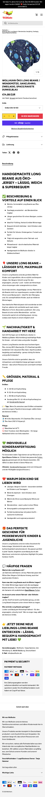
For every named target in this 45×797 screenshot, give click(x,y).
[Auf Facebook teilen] (14, 152)
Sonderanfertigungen (18, 467)
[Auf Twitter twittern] (9, 152)
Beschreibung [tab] (7, 163)
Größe (4, 103)
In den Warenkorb (30, 116)
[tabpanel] (22, 411)
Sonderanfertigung (17, 402)
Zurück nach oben (22, 707)
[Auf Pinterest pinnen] (18, 152)
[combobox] (22, 23)
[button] (36, 14)
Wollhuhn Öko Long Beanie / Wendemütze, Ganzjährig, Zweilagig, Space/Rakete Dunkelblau (20, 32)
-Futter (32, 590)
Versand (12, 98)
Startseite (5, 30)
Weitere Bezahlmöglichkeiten (22, 128)
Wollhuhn (9, 791)
